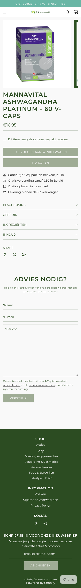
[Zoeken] (67, 12)
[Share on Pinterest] (23, 255)
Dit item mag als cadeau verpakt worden (38, 139)
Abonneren (40, 565)
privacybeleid (11, 385)
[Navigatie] (4, 12)
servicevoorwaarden (42, 385)
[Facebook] (35, 523)
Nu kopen (40, 162)
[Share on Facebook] (5, 255)
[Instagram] (45, 523)
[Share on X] (14, 255)
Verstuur (18, 398)
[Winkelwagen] (76, 12)
